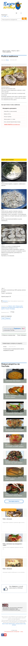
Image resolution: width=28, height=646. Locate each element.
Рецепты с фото (12, 306)
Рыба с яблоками (21, 335)
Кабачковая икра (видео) (12, 381)
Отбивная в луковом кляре (8, 335)
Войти (21, 13)
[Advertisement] (14, 34)
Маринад (8, 318)
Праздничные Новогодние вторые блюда (10, 307)
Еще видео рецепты (14, 501)
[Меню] (16, 13)
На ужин (7, 308)
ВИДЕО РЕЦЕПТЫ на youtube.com (12, 124)
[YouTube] (5, 635)
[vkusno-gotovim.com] (14, 6)
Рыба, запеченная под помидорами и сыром (12, 544)
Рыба (3, 318)
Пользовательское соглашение (11, 631)
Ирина (7, 59)
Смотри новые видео (8, 328)
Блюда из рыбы (19, 306)
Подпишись (17, 328)
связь (21, 631)
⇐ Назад (12, 311)
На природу (12, 308)
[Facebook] (2, 635)
